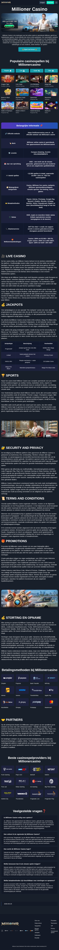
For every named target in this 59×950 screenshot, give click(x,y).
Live (21, 70)
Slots (49, 70)
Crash (35, 70)
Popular (6, 70)
